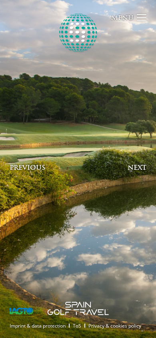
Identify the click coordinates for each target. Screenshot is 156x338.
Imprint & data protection (38, 325)
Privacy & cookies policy (114, 325)
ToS (77, 325)
